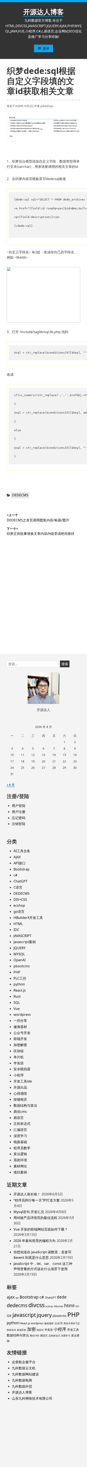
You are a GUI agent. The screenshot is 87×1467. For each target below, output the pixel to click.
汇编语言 (20, 1129)
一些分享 (20, 1020)
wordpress (22, 1014)
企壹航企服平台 (23, 1362)
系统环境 (20, 1160)
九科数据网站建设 (25, 1374)
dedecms (17, 1305)
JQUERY (20, 948)
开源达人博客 (43, 11)
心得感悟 (20, 1093)
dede (62, 1297)
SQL (17, 1002)
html (69, 1305)
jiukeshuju (46, 106)
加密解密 (20, 1045)
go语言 (19, 911)
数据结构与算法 (25, 1105)
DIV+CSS (20, 899)
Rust (17, 996)
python (19, 984)
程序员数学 (22, 1148)
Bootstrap (22, 869)
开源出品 (20, 1087)
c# (15, 875)
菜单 (46, 48)
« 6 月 (11, 785)
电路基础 (20, 1142)
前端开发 (20, 1038)
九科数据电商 (22, 1380)
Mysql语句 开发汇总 (29, 1211)
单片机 (19, 1057)
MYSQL (19, 954)
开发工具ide (23, 1081)
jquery (44, 1315)
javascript (24, 1314)
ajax (11, 1297)
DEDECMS (20, 495)
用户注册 (18, 811)
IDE (9, 1316)
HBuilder (58, 1306)
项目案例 (20, 1172)
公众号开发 (22, 1033)
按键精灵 (20, 1099)
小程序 (19, 1075)
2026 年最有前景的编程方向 (35, 1240)
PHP (17, 972)
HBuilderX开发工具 (28, 917)
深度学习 (20, 1135)
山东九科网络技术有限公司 (32, 1398)
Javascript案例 (25, 942)
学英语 (19, 1063)
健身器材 (20, 1026)
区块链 (19, 1051)
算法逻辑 (20, 1154)
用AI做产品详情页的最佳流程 (35, 1217)
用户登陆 (18, 805)
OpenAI (20, 960)
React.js (20, 990)
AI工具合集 (22, 851)
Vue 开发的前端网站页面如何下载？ (41, 1229)
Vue (17, 1008)
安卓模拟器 (22, 1069)
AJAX (17, 857)
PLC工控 (20, 978)
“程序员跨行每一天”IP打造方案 (37, 1200)
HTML (18, 923)
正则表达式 (22, 1123)
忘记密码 (18, 818)
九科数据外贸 (22, 1386)
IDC (16, 929)
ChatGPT (20, 881)
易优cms (20, 1111)
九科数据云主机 (23, 1368)
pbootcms (22, 966)
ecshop (19, 905)
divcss (36, 1305)
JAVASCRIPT (22, 935)
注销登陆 (18, 823)
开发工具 (73, 1330)
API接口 (20, 863)
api (17, 1297)
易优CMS (34, 1335)
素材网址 (20, 1166)
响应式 (40, 1329)
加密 (31, 1329)
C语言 (18, 887)
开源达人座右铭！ (27, 1194)
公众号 (58, 1323)
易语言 (19, 1117)
